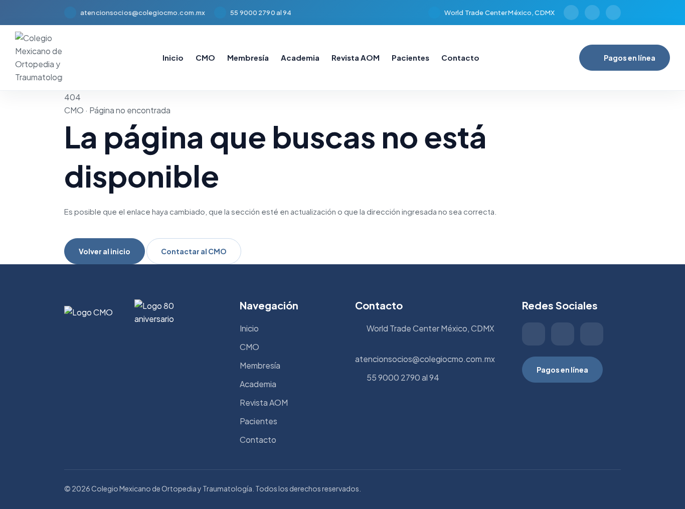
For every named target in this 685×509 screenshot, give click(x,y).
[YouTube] (613, 12)
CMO (205, 57)
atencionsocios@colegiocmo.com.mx (142, 13)
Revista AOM (355, 57)
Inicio (173, 57)
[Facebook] (592, 12)
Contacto (460, 57)
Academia (300, 57)
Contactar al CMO (194, 251)
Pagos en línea (629, 57)
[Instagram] (571, 12)
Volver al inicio (104, 251)
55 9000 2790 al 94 (260, 13)
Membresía (248, 57)
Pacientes (410, 57)
